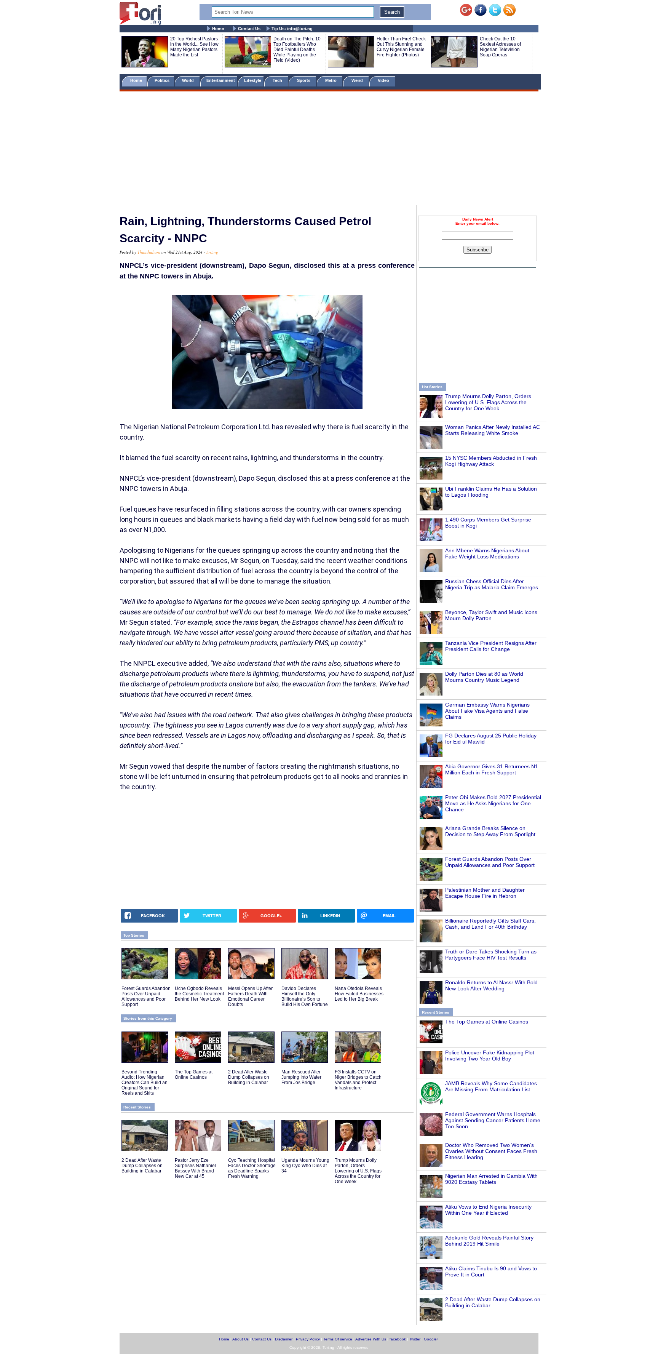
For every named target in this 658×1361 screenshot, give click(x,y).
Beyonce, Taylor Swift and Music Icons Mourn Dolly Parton (491, 615)
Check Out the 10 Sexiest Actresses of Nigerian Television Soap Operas (500, 47)
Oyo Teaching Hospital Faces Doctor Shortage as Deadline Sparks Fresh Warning (252, 1168)
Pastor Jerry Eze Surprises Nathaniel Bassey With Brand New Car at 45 (195, 1168)
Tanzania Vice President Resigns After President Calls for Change (491, 646)
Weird (358, 80)
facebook (398, 1339)
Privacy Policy (308, 1339)
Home (218, 28)
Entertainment (220, 80)
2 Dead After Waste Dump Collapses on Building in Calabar (248, 1077)
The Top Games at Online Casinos (486, 1022)
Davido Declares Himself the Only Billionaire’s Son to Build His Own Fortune (304, 996)
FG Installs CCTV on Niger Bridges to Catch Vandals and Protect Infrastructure (358, 1080)
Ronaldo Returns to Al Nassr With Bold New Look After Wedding (491, 985)
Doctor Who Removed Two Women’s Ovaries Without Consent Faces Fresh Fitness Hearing (491, 1151)
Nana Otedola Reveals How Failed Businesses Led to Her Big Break (359, 994)
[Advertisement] (329, 149)
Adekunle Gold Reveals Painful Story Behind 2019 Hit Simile (489, 1241)
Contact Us (249, 28)
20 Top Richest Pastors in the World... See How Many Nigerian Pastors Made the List (194, 47)
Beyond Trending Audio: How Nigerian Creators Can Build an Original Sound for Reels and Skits (144, 1082)
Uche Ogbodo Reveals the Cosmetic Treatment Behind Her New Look (199, 994)
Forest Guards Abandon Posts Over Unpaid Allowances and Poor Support (490, 862)
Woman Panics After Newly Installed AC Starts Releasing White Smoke (492, 430)
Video (384, 80)
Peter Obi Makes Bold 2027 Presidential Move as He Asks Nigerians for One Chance (493, 803)
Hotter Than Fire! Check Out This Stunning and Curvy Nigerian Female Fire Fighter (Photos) (401, 47)
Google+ (431, 1339)
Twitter (414, 1339)
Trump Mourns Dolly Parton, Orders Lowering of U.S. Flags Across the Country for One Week (488, 402)
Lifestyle (253, 80)
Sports (304, 80)
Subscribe (477, 250)
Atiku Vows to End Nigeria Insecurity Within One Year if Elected (488, 1210)
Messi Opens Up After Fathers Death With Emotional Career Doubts (250, 996)
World (189, 80)
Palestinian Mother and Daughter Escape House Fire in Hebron (485, 893)
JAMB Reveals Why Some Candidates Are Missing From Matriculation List (491, 1086)
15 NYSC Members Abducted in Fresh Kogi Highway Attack (491, 461)
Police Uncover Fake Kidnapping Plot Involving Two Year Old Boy (489, 1055)
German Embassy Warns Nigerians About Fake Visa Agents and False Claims (487, 711)
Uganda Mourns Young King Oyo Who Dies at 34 (305, 1166)
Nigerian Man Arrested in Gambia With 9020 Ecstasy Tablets (491, 1179)
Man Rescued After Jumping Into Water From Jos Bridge (301, 1077)
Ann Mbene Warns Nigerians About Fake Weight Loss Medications (487, 553)
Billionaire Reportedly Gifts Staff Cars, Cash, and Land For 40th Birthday (490, 924)
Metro (331, 80)
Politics (162, 80)
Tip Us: (292, 28)
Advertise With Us (370, 1339)
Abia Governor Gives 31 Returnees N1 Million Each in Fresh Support (491, 769)
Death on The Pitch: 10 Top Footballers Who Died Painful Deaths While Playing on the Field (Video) (297, 49)
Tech (278, 80)
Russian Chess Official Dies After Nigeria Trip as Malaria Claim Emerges (491, 584)
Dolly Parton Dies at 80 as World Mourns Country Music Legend (484, 677)
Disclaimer (283, 1339)
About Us (240, 1339)
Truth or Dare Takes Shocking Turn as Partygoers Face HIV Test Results (491, 954)
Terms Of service (337, 1339)
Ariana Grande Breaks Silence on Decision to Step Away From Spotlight (490, 831)
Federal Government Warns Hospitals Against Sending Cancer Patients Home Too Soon (492, 1120)
